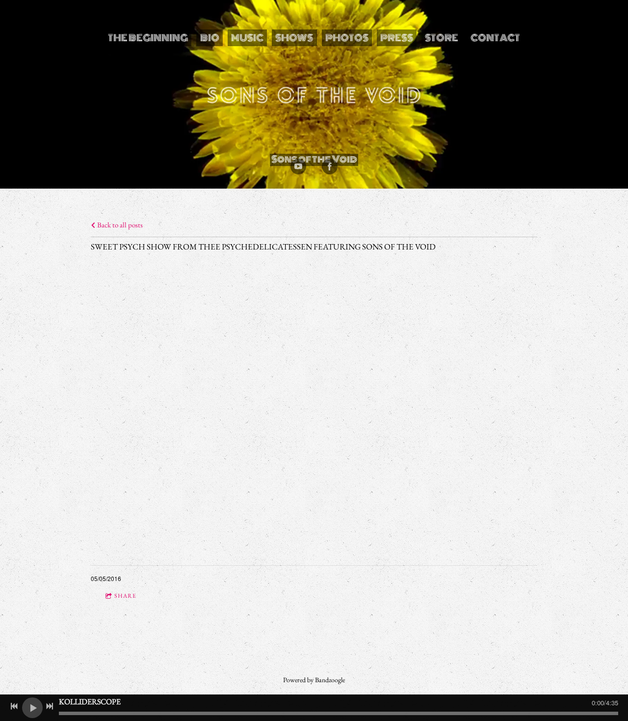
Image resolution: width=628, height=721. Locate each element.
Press (396, 38)
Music (247, 38)
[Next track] (49, 706)
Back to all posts (119, 225)
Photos (346, 38)
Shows (294, 38)
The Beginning (148, 38)
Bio (209, 38)
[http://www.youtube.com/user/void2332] (298, 166)
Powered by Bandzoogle (314, 679)
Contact (495, 38)
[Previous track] (14, 706)
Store (441, 38)
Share (125, 596)
